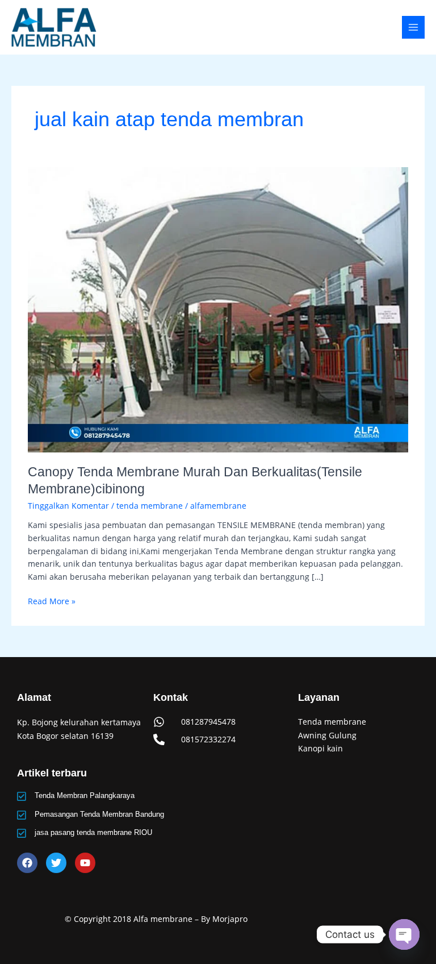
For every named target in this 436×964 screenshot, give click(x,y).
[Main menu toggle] (413, 27)
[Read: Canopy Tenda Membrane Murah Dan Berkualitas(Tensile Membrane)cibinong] (218, 308)
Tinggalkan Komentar (68, 505)
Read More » (52, 600)
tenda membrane (149, 505)
